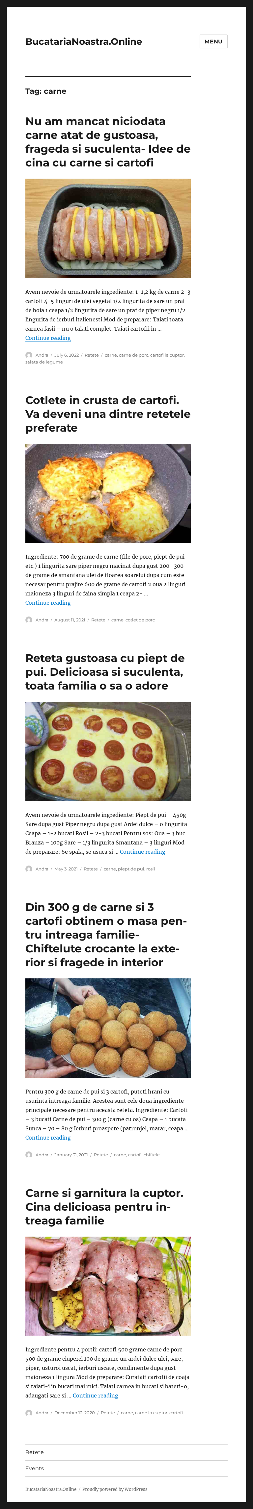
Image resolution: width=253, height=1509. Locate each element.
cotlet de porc (140, 619)
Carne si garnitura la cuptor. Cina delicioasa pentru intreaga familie (104, 1206)
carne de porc (133, 355)
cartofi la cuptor (167, 355)
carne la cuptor (151, 1412)
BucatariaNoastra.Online (83, 41)
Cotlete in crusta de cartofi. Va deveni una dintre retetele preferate (108, 413)
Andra (42, 355)
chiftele (152, 1154)
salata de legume (44, 362)
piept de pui (131, 868)
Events (34, 1468)
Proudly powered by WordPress (115, 1489)
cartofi (135, 1154)
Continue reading (48, 338)
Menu (214, 41)
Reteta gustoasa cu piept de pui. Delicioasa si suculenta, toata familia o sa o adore (105, 671)
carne (111, 355)
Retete (92, 355)
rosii (150, 868)
